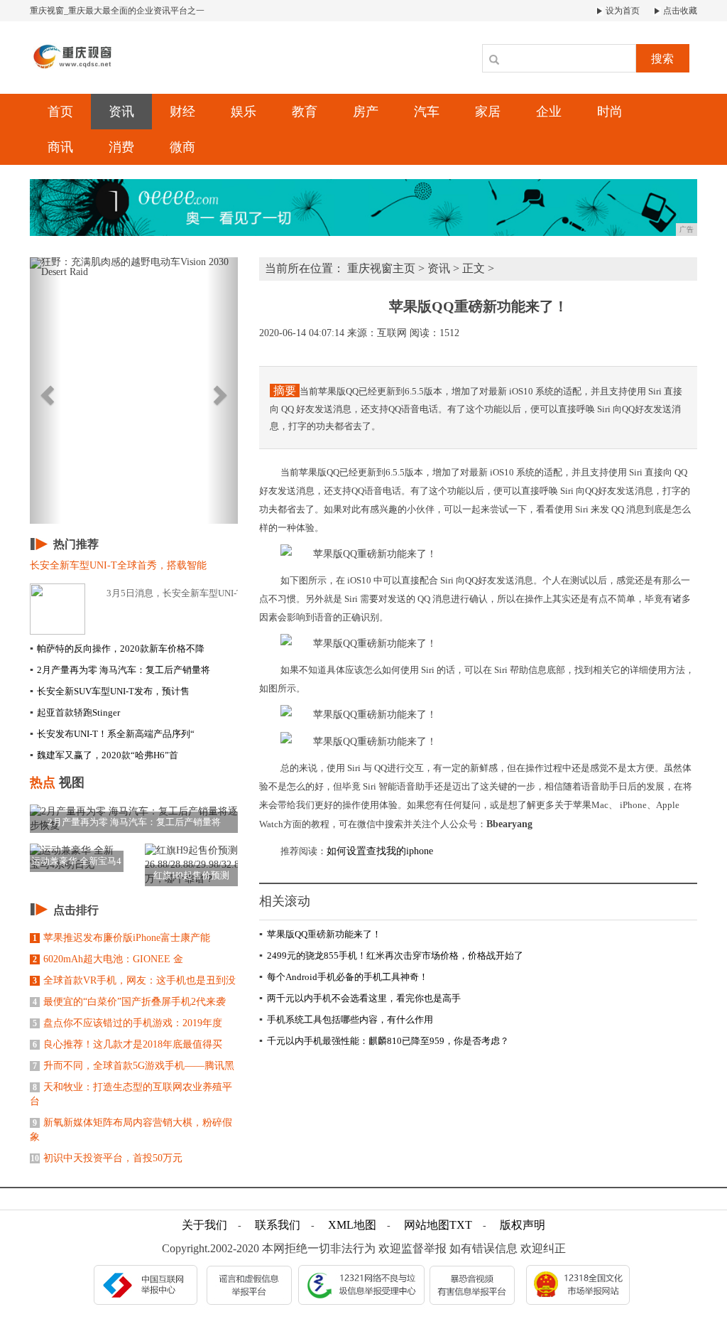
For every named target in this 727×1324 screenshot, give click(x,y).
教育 (304, 111)
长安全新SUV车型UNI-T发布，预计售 (110, 691)
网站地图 (426, 1225)
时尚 (610, 111)
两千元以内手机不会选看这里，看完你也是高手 (360, 998)
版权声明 (522, 1225)
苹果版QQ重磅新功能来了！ (320, 934)
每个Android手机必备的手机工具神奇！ (343, 977)
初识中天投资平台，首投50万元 (106, 1158)
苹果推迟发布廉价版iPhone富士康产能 (121, 937)
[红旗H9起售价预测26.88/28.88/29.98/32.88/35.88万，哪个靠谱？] (192, 864)
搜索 (662, 59)
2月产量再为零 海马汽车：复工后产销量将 (120, 669)
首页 (60, 111)
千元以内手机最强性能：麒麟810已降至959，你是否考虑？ (384, 1040)
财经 (182, 111)
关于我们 (204, 1225)
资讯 (121, 111)
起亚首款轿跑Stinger (75, 712)
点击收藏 (679, 11)
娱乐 (243, 111)
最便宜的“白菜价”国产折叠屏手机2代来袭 (129, 1001)
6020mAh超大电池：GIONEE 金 (108, 959)
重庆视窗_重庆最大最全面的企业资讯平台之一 (117, 11)
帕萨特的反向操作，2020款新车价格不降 (117, 648)
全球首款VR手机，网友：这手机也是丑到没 (134, 980)
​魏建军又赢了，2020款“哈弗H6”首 (104, 755)
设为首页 (621, 11)
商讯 (60, 147)
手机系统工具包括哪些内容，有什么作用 (346, 1019)
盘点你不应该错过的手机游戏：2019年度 (127, 1023)
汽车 (426, 111)
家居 (488, 111)
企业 (549, 111)
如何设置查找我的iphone (380, 851)
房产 (365, 111)
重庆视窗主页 (381, 268)
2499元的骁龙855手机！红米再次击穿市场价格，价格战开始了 (391, 955)
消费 (121, 147)
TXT (460, 1225)
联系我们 (277, 1225)
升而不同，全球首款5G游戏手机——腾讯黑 (133, 1065)
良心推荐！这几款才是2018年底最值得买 (127, 1044)
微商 (182, 147)
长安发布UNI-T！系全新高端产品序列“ (112, 733)
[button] (45, 390)
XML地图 (352, 1225)
